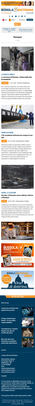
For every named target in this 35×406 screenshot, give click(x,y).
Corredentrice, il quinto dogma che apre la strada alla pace (9, 331)
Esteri (4, 141)
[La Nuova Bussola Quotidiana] (17, 10)
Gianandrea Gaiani (22, 141)
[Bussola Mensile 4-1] (17, 231)
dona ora (29, 20)
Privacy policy (5, 395)
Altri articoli (18, 296)
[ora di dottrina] (17, 280)
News (6, 20)
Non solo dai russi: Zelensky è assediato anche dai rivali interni (9, 341)
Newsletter (22, 20)
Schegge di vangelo (9, 29)
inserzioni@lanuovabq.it (8, 372)
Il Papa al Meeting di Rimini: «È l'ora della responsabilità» (8, 320)
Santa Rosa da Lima (25, 29)
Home (18, 40)
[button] (17, 24)
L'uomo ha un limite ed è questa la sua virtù (9, 309)
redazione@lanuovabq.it (8, 368)
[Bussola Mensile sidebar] (17, 255)
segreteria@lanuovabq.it (8, 370)
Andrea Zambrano (23, 83)
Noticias (13, 20)
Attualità (5, 83)
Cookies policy (14, 395)
